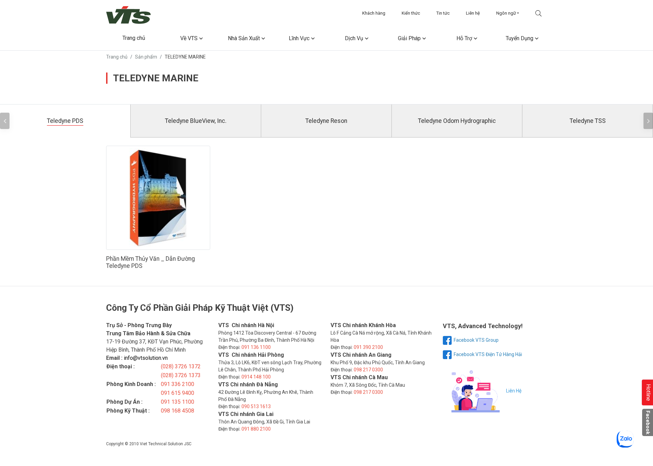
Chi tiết (161, 197)
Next (648, 121)
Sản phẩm (146, 57)
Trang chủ (117, 57)
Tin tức (443, 13)
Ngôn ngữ (506, 13)
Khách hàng (373, 13)
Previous (5, 121)
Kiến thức (411, 13)
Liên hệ (473, 13)
